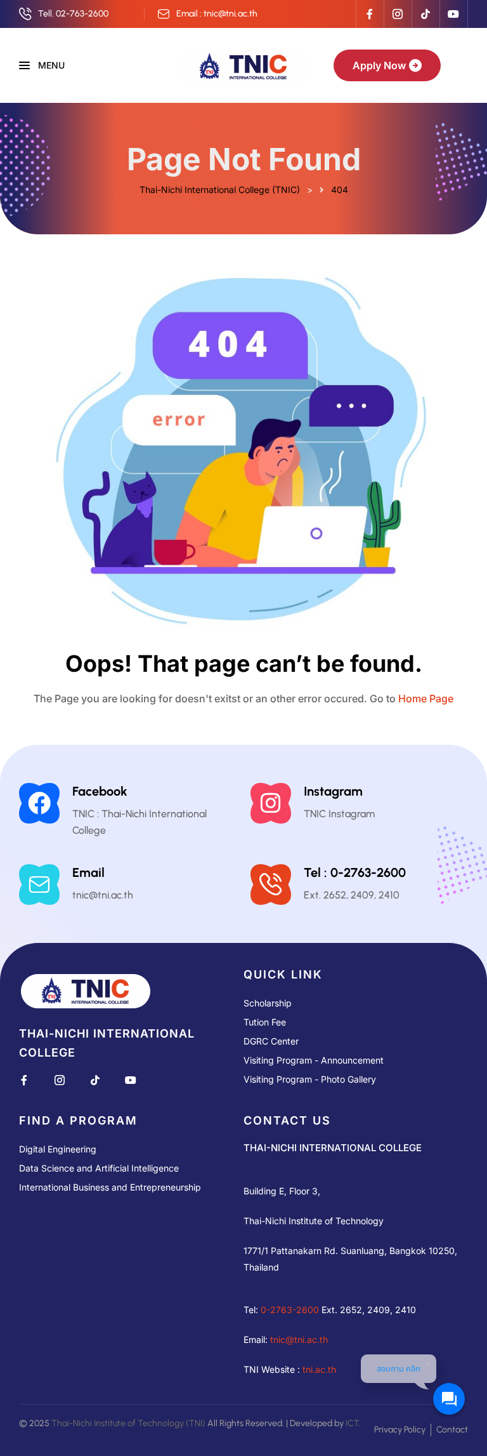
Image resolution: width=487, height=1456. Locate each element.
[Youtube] (453, 14)
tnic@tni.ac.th (299, 1339)
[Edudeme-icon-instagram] (398, 14)
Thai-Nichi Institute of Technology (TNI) (128, 1423)
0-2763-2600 (290, 1309)
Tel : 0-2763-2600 (355, 872)
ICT (352, 1423)
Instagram (333, 791)
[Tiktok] (425, 14)
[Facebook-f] (370, 14)
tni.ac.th (319, 1369)
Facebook (99, 791)
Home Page (425, 698)
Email (88, 872)
